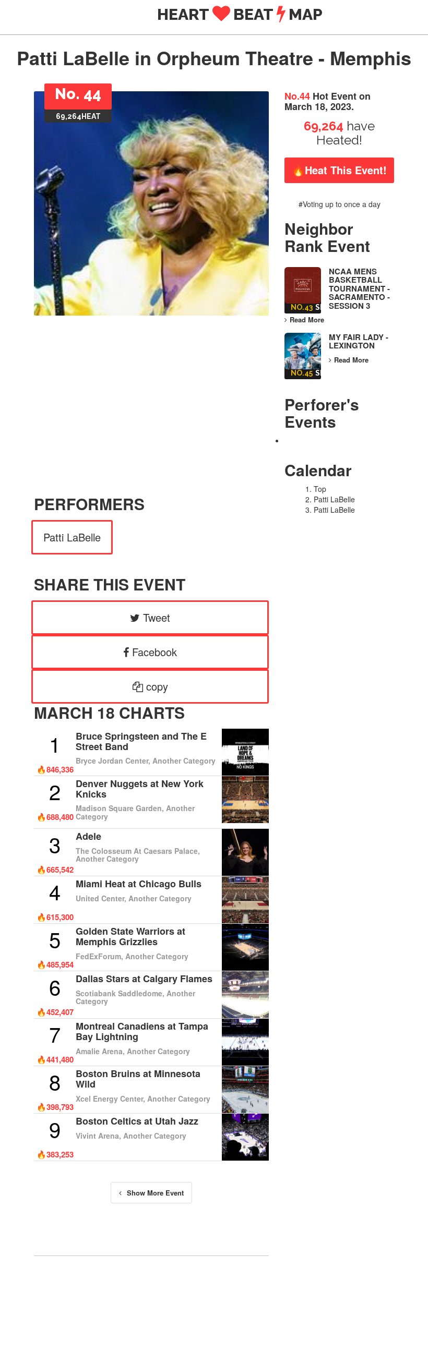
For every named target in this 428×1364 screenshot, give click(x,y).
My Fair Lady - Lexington (358, 341)
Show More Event (155, 1193)
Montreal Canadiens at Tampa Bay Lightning (142, 1031)
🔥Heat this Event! (339, 169)
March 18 (74, 712)
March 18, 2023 (317, 106)
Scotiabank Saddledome (119, 993)
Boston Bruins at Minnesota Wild (138, 1079)
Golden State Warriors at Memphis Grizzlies (130, 936)
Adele (88, 836)
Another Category (184, 760)
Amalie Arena (99, 1051)
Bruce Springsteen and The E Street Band (141, 741)
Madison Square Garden (119, 808)
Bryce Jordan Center (112, 760)
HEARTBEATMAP (255, 14)
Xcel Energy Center (109, 1098)
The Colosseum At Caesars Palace (137, 851)
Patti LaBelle (72, 537)
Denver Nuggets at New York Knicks (140, 789)
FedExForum (98, 956)
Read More (307, 319)
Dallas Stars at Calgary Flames (144, 978)
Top (320, 489)
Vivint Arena (97, 1135)
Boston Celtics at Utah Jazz (137, 1121)
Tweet (155, 617)
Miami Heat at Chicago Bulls (138, 883)
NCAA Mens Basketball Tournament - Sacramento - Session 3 (359, 288)
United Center (100, 898)
